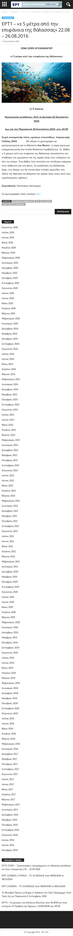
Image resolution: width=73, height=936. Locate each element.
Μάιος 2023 (7, 425)
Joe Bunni (47, 201)
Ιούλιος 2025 (8, 293)
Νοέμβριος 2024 (9, 333)
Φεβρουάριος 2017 (11, 804)
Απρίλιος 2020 (9, 612)
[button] (67, 4)
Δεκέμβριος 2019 (10, 632)
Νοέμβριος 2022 (9, 455)
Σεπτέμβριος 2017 (10, 769)
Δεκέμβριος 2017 (10, 754)
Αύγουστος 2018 (10, 713)
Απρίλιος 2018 (9, 733)
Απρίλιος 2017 (9, 794)
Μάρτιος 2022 (8, 495)
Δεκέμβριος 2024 (10, 328)
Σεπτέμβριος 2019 (10, 647)
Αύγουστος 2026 (10, 227)
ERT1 (38, 201)
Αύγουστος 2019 (10, 652)
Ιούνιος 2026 (8, 237)
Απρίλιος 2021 (9, 551)
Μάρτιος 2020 (8, 617)
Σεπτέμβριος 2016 (10, 830)
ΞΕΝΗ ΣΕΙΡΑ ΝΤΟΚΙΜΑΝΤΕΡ (13, 204)
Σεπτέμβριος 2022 (10, 465)
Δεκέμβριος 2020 (10, 571)
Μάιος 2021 (7, 546)
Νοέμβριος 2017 (9, 759)
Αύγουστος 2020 (10, 592)
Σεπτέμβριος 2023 (10, 404)
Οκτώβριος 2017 (10, 764)
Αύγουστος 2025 (10, 288)
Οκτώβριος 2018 (10, 703)
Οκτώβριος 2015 (10, 850)
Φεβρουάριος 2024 (11, 379)
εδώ (38, 194)
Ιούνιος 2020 (8, 602)
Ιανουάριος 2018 (10, 749)
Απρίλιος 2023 (9, 430)
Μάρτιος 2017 (8, 799)
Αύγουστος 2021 (10, 531)
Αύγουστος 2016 (10, 835)
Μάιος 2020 (7, 607)
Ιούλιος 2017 (8, 779)
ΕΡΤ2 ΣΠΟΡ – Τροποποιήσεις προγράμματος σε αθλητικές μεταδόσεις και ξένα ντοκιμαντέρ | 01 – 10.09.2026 (36, 867)
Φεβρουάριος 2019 (11, 683)
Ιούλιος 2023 (8, 414)
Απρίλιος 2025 (9, 308)
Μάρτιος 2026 (8, 252)
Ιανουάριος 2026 (10, 263)
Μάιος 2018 (7, 728)
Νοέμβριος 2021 (9, 516)
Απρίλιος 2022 (9, 490)
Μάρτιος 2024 (8, 374)
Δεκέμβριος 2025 (10, 268)
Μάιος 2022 (7, 485)
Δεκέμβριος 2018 (10, 693)
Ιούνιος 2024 (8, 359)
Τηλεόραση (8, 18)
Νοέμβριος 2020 (9, 577)
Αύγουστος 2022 (10, 470)
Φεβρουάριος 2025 (11, 318)
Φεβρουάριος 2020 (11, 622)
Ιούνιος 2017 (8, 784)
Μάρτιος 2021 (8, 556)
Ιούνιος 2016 (8, 845)
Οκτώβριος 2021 (10, 521)
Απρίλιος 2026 (9, 247)
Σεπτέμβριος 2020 (10, 587)
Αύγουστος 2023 (10, 409)
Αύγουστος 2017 (10, 774)
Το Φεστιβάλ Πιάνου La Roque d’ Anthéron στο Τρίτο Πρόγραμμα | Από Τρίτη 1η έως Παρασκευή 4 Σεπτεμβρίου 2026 (36, 894)
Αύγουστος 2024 (10, 349)
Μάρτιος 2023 (8, 435)
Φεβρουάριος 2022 (11, 501)
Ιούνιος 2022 (8, 480)
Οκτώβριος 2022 (10, 460)
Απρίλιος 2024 (9, 369)
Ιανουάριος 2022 (10, 506)
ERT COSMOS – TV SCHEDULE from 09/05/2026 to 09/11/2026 (33, 886)
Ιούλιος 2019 (8, 658)
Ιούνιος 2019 (8, 663)
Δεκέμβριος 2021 (10, 511)
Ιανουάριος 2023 (10, 445)
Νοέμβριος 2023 (9, 394)
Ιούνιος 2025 (8, 298)
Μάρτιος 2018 (8, 739)
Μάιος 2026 (7, 242)
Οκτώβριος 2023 (10, 399)
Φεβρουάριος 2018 (11, 744)
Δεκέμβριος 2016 (10, 814)
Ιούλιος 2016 (8, 840)
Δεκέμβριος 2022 (10, 450)
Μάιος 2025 (7, 303)
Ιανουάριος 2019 (10, 688)
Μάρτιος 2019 (8, 678)
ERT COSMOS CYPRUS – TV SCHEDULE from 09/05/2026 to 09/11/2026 (33, 877)
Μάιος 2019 (7, 668)
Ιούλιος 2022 (8, 475)
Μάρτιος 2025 (8, 313)
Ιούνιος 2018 (8, 723)
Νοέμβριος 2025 (9, 273)
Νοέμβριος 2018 (9, 698)
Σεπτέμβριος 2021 (10, 526)
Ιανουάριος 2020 (10, 627)
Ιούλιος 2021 (8, 536)
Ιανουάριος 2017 (10, 809)
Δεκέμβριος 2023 (10, 389)
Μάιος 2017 (7, 789)
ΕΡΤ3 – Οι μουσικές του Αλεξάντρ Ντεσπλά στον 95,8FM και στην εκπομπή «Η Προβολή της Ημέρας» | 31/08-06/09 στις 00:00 (34, 904)
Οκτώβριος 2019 (10, 642)
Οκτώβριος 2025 (10, 278)
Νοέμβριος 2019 (9, 637)
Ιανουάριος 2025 (10, 323)
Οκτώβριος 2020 (10, 582)
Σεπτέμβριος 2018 (10, 708)
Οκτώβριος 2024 (10, 339)
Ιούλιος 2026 (8, 232)
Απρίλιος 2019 (9, 673)
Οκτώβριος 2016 (10, 825)
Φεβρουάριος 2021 (11, 561)
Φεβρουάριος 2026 (11, 258)
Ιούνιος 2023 (8, 420)
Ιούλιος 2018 (8, 718)
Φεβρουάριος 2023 (11, 440)
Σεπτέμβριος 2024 (10, 344)
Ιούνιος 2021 (8, 541)
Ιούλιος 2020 (8, 597)
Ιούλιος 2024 (8, 354)
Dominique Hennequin (23, 201)
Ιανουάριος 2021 (10, 566)
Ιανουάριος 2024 (10, 384)
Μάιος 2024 (7, 364)
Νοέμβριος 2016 (9, 820)
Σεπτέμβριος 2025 (10, 283)
